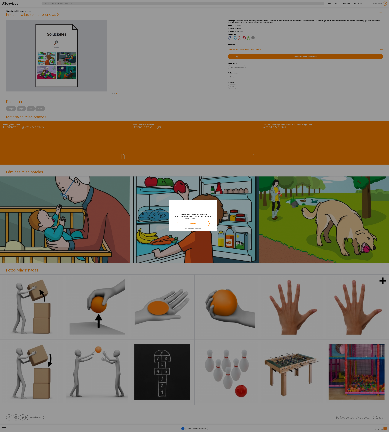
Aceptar (193, 224)
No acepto (198, 228)
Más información (189, 228)
